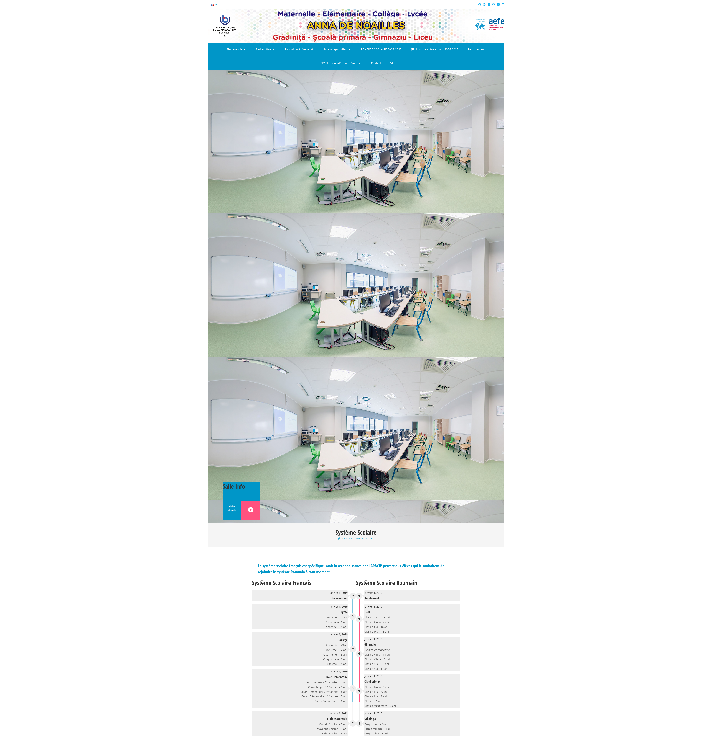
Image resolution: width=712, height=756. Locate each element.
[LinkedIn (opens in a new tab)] (489, 4)
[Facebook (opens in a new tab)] (479, 4)
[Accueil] (339, 538)
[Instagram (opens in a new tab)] (484, 4)
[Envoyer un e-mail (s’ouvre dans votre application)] (502, 4)
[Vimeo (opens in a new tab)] (498, 4)
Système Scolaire (364, 538)
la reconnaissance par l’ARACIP (358, 566)
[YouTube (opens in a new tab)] (493, 4)
